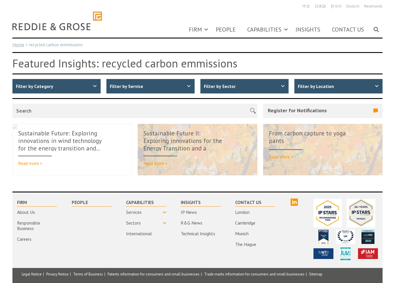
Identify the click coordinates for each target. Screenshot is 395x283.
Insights (308, 29)
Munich (242, 233)
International (139, 233)
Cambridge (245, 223)
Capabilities (264, 29)
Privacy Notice (57, 274)
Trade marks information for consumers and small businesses (254, 274)
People (226, 29)
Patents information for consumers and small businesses (154, 274)
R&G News (191, 223)
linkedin (294, 202)
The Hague (245, 244)
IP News (189, 212)
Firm (195, 29)
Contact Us (348, 29)
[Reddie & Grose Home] (57, 20)
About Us (26, 212)
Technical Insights (198, 233)
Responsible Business (28, 225)
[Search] (376, 29)
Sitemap (315, 274)
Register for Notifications (297, 110)
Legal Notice (32, 274)
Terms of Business (88, 274)
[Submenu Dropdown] (206, 29)
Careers (24, 239)
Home (18, 44)
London (242, 212)
